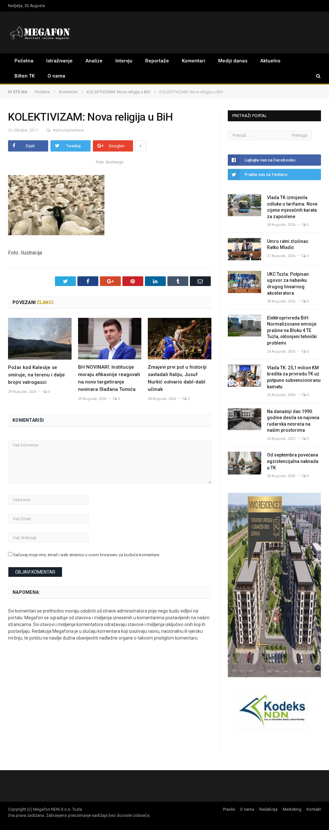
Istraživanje (59, 61)
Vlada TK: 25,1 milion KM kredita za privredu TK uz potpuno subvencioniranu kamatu (294, 377)
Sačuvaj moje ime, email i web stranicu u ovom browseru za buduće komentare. (86, 554)
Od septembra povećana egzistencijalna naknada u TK (292, 461)
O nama (56, 76)
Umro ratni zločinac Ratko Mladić (287, 244)
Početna (23, 61)
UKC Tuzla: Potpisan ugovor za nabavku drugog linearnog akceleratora (288, 284)
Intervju (123, 61)
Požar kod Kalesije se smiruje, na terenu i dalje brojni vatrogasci (36, 374)
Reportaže (157, 61)
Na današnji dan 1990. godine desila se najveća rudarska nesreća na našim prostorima (293, 421)
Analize (93, 61)
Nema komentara (68, 130)
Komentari (193, 61)
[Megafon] (40, 32)
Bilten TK (24, 76)
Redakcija (268, 809)
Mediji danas (232, 61)
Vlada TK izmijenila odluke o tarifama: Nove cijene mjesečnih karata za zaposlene (292, 207)
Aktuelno (270, 61)
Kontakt (314, 809)
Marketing (292, 809)
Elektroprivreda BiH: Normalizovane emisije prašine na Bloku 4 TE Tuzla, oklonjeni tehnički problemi (292, 330)
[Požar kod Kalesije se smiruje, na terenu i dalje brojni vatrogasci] (40, 339)
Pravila (229, 809)
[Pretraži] (315, 76)
